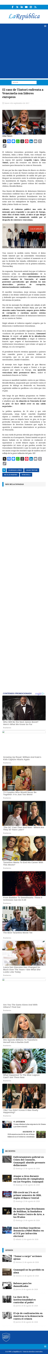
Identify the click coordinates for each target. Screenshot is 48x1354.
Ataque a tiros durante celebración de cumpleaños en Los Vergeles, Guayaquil (28, 1179)
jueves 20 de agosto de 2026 (27, 1289)
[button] (44, 26)
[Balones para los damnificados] (7, 1285)
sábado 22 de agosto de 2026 (27, 1239)
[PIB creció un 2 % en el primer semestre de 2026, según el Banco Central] (7, 1194)
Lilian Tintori (31, 470)
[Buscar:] (24, 82)
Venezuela (26, 475)
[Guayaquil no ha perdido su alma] (7, 1271)
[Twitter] (17, 7)
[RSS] (35, 7)
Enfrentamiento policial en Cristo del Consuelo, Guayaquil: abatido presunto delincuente (29, 1161)
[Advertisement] (24, 54)
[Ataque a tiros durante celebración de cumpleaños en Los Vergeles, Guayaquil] (7, 1178)
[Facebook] (13, 7)
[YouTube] (26, 7)
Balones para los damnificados (22, 1284)
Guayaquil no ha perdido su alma (28, 1271)
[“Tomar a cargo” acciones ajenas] (7, 1258)
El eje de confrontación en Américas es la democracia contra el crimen (28, 1316)
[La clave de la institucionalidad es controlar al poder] (7, 1299)
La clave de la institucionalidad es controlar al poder (24, 1300)
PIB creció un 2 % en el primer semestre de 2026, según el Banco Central (27, 1195)
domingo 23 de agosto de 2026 (28, 1168)
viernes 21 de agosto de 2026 (27, 1262)
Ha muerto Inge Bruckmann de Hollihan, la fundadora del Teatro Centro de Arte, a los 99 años (29, 1212)
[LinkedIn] (22, 7)
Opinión (9, 1250)
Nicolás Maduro (10, 475)
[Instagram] (31, 7)
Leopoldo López (15, 470)
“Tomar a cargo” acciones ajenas (27, 1257)
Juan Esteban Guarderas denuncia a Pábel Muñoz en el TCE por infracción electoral (28, 1232)
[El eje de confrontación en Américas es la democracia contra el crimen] (7, 1315)
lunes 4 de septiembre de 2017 (17, 103)
